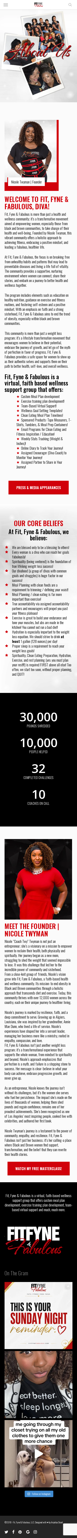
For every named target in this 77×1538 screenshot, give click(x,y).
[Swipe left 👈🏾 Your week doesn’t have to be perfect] (38, 1315)
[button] (6, 5)
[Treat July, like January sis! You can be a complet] (38, 1453)
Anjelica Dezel (57, 1522)
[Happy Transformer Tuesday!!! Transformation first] (38, 1384)
